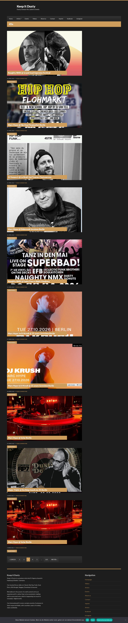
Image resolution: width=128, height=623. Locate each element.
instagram (79, 19)
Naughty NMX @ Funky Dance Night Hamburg (29, 281)
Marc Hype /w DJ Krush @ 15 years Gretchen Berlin (31, 333)
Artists (18, 19)
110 (46, 559)
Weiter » (54, 559)
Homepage (88, 579)
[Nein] (125, 620)
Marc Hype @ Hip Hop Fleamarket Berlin (26, 125)
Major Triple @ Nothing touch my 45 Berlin (27, 490)
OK (87, 620)
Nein (92, 620)
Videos (35, 19)
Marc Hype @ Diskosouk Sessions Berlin (26, 229)
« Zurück (13, 559)
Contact (52, 19)
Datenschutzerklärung (104, 620)
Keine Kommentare (21, 78)
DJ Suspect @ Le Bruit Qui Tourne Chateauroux (29, 177)
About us (43, 19)
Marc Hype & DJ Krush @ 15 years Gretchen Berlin (31, 385)
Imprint (61, 19)
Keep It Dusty (26, 6)
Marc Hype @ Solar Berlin (20, 438)
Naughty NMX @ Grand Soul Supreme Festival (29, 73)
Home (11, 19)
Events (27, 19)
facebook (70, 19)
